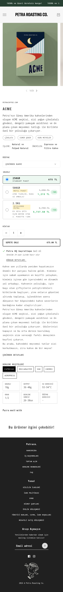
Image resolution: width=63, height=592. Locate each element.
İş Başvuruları (32, 456)
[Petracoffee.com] (31, 14)
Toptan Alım (31, 461)
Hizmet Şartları (31, 504)
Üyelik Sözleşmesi (31, 509)
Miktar (6, 226)
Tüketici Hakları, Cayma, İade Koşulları (31, 515)
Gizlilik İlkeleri (31, 487)
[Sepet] (58, 14)
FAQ (31, 472)
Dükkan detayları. (16, 260)
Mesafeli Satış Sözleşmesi (31, 520)
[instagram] (34, 556)
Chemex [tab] (49, 369)
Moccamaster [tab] (25, 369)
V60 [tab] (38, 369)
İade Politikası (31, 493)
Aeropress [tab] (10, 376)
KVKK (32, 498)
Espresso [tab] (9, 369)
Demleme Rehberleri (32, 467)
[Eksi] (6, 233)
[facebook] (29, 556)
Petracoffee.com (10, 102)
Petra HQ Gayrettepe (19, 251)
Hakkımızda (32, 450)
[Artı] (20, 233)
